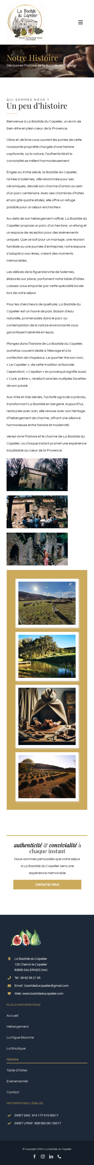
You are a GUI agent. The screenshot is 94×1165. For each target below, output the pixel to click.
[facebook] (35, 1156)
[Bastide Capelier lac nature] (47, 636)
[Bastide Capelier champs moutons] (47, 583)
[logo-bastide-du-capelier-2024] (26, 5)
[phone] (59, 1156)
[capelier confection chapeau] (47, 689)
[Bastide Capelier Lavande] (47, 757)
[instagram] (43, 1156)
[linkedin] (51, 1156)
